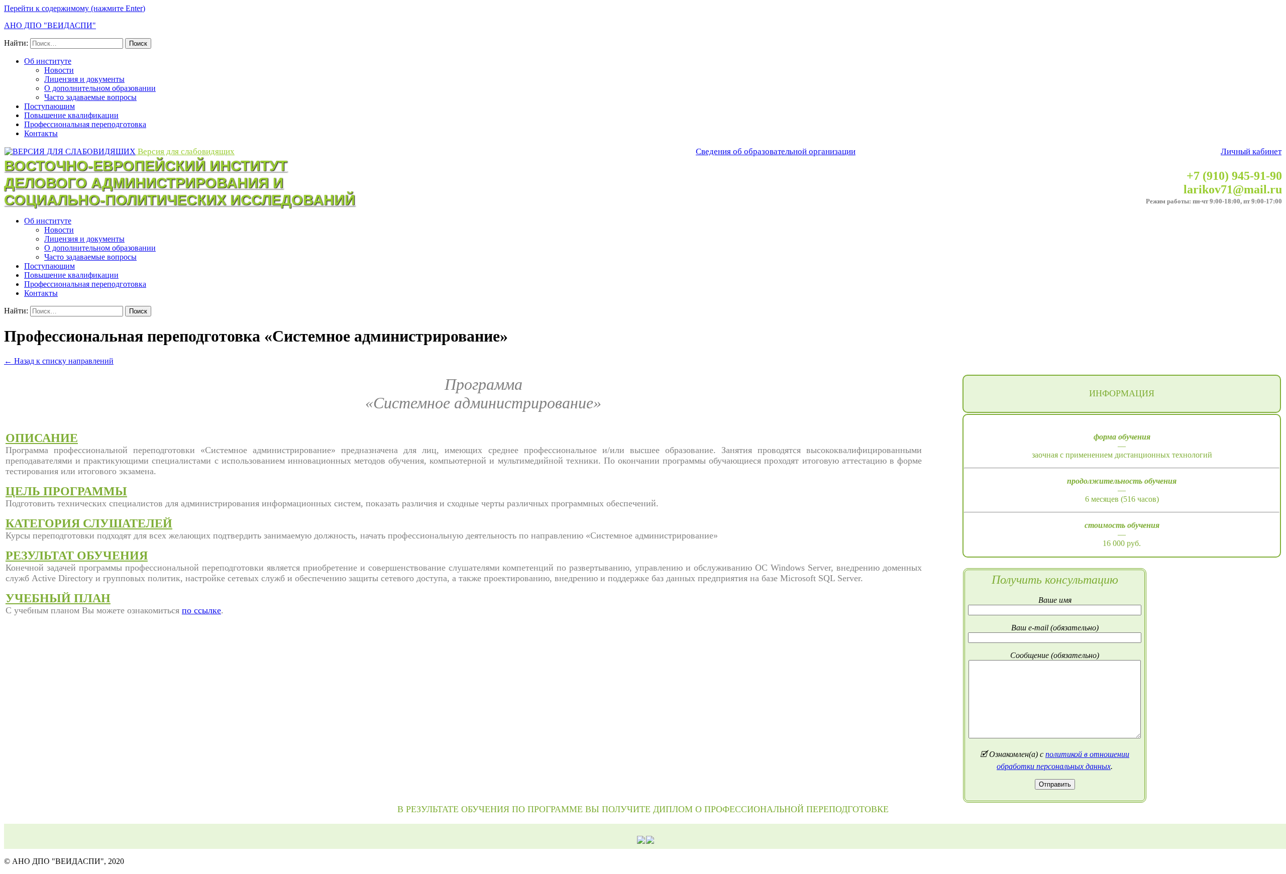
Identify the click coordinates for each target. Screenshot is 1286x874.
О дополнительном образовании (100, 88)
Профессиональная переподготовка (85, 124)
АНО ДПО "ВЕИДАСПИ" (50, 25)
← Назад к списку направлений (59, 361)
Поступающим (49, 106)
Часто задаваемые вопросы (90, 97)
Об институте (47, 61)
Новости (59, 70)
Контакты (41, 133)
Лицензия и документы (84, 79)
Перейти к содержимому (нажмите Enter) (74, 8)
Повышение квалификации (71, 115)
